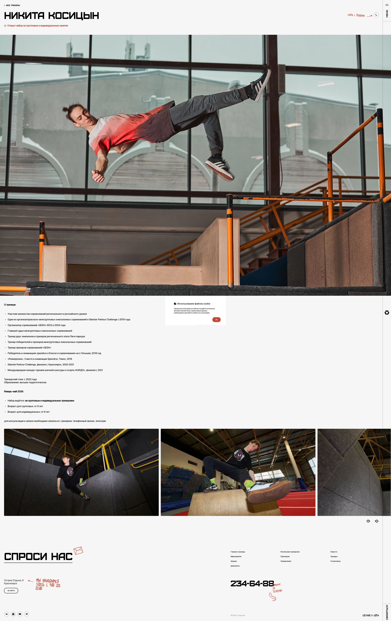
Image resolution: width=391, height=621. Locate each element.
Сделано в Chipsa (371, 615)
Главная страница (238, 552)
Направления (286, 561)
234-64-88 (252, 583)
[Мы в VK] (6, 614)
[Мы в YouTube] (19, 614)
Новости (333, 552)
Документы (235, 566)
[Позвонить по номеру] (376, 14)
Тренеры (333, 556)
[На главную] (387, 313)
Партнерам (285, 556)
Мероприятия (236, 556)
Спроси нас (38, 556)
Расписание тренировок (290, 552)
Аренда (234, 561)
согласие (209, 309)
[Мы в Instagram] (13, 614)
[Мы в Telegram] (26, 614)
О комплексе (335, 561)
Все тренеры (13, 5)
